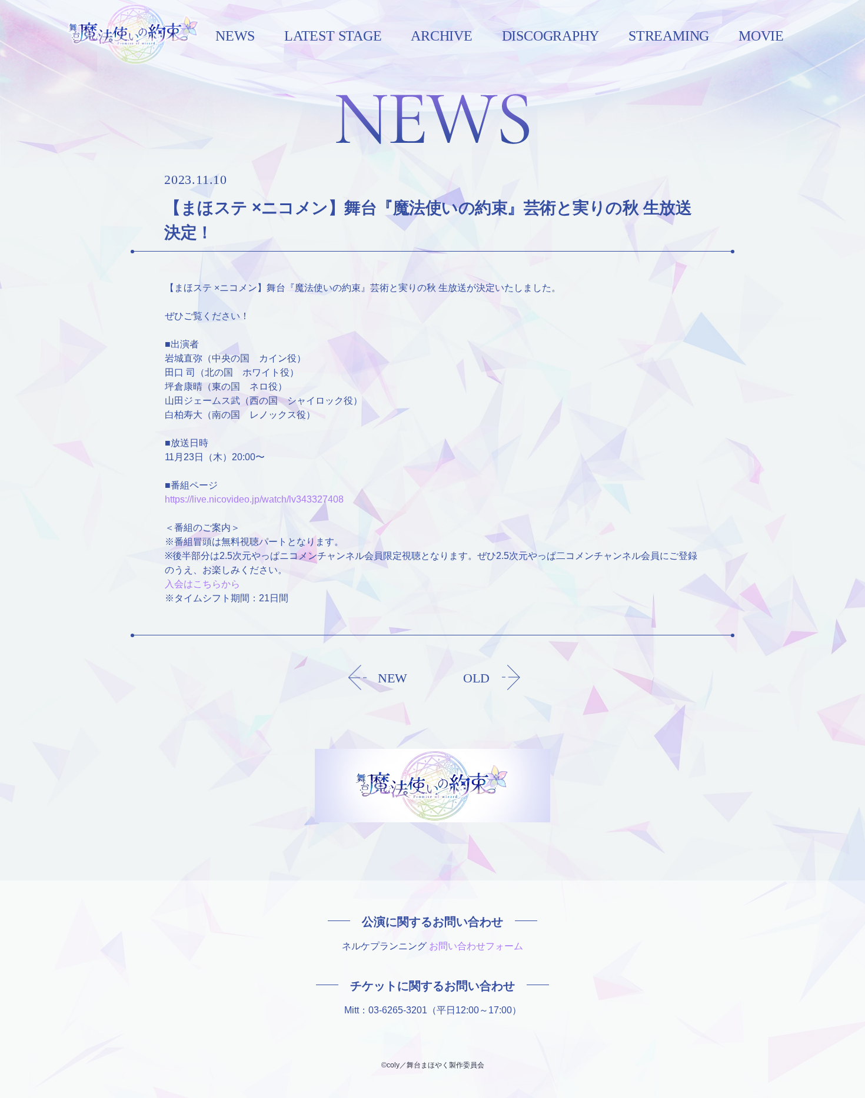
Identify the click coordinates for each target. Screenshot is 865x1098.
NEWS (235, 36)
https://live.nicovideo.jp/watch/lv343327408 (254, 499)
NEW (392, 678)
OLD (476, 678)
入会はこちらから (202, 584)
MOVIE (761, 36)
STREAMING (668, 36)
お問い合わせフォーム (476, 946)
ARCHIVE (441, 36)
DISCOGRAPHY (550, 36)
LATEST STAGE (332, 36)
